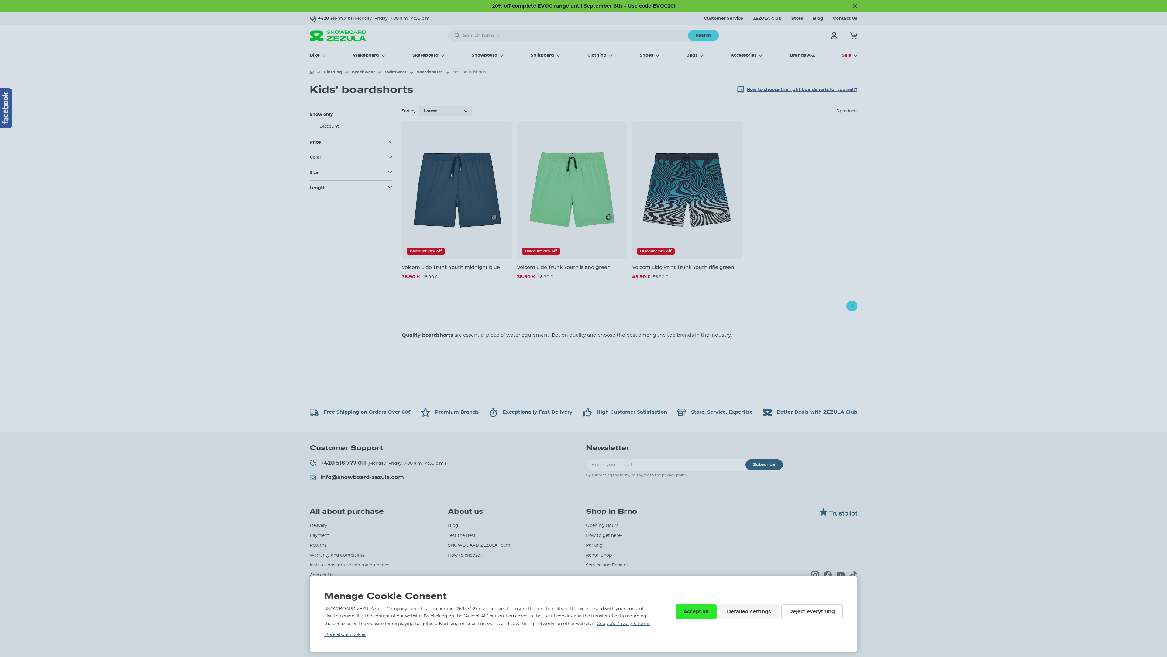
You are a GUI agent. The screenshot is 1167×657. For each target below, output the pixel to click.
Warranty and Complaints (337, 555)
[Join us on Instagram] (815, 575)
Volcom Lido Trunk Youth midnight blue (451, 267)
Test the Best (462, 536)
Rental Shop (599, 555)
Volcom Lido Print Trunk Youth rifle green (683, 267)
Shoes (646, 55)
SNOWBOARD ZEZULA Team (479, 545)
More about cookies (345, 635)
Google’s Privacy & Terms (623, 624)
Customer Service (723, 18)
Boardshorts (429, 72)
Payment (319, 536)
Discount (329, 126)
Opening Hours (602, 525)
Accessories (743, 55)
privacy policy (674, 475)
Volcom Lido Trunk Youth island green (564, 267)
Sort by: (409, 111)
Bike (315, 55)
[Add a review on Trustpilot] (838, 515)
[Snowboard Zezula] (338, 35)
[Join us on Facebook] (828, 575)
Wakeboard (366, 55)
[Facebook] (6, 108)
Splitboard (542, 55)
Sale (846, 55)
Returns (318, 545)
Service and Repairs (607, 565)
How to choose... (465, 555)
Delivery (318, 525)
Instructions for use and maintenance (349, 565)
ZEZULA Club (767, 18)
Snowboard (484, 55)
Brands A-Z (802, 55)
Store (797, 18)
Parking (594, 545)
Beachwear (363, 72)
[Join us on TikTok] (853, 575)
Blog (818, 18)
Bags (691, 55)
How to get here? (604, 536)
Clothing (597, 55)
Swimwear (396, 72)
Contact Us (845, 18)
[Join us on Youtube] (841, 575)
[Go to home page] (312, 72)
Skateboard (425, 55)
